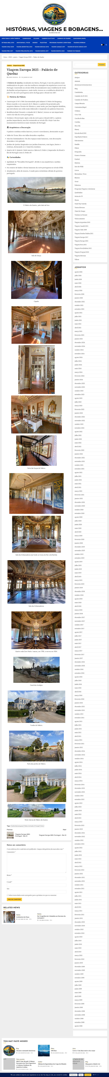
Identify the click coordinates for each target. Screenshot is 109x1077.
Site (8, 889)
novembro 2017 (80, 621)
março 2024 (78, 372)
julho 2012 (78, 851)
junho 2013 (78, 810)
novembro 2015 (80, 710)
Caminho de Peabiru (64, 38)
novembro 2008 (80, 1015)
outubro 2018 (79, 595)
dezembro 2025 (80, 302)
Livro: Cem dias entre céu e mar (84, 1051)
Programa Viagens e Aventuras (60, 42)
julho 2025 (78, 316)
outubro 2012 (79, 840)
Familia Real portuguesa (17, 826)
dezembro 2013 (80, 788)
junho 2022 (78, 439)
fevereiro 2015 (79, 744)
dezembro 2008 (80, 1011)
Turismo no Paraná (73, 51)
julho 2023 (78, 402)
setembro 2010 (79, 933)
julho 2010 (78, 941)
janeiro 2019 (79, 588)
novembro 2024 (80, 346)
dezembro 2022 (80, 417)
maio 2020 (78, 528)
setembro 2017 (79, 628)
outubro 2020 (79, 510)
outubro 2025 (79, 305)
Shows (77, 200)
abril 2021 (78, 487)
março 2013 (78, 822)
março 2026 (78, 290)
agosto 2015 (78, 721)
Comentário (11, 852)
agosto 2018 (78, 599)
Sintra (42, 826)
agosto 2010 (78, 937)
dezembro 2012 (80, 833)
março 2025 (78, 331)
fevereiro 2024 (79, 376)
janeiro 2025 (79, 339)
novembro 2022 (80, 420)
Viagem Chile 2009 (8, 47)
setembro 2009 (79, 978)
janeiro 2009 (79, 1007)
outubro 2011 (79, 885)
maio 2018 (78, 602)
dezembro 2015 (80, 706)
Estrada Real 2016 (8, 42)
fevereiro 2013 (79, 825)
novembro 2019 (80, 550)
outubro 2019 (79, 554)
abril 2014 (78, 777)
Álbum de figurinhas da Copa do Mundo (52, 1064)
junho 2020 (78, 524)
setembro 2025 (79, 309)
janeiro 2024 (79, 380)
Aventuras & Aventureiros (11, 38)
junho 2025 (78, 320)
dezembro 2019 (80, 547)
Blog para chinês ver (92, 1064)
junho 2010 (78, 944)
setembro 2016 (79, 673)
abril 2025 (78, 328)
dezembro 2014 (80, 751)
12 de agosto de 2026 (24, 1053)
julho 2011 (78, 896)
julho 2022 (78, 435)
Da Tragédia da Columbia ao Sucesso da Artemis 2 (51, 917)
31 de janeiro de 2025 (26, 77)
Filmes (77, 148)
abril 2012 (78, 862)
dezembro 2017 (80, 617)
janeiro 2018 (79, 614)
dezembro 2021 (80, 458)
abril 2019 (78, 576)
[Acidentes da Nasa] (9, 917)
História (9, 65)
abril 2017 (78, 647)
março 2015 (78, 740)
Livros (77, 170)
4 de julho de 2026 (44, 1066)
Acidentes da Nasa (22, 917)
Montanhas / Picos (23, 42)
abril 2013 (78, 818)
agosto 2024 (78, 357)
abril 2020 (78, 532)
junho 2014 (78, 770)
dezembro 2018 (80, 591)
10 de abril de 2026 (23, 919)
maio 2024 (78, 368)
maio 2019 (78, 573)
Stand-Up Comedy (80, 204)
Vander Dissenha (13, 77)
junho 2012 (78, 855)
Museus (35, 42)
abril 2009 (78, 996)
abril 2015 (78, 736)
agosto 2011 (78, 892)
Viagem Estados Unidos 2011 (77, 47)
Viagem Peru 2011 (7, 51)
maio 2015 (78, 732)
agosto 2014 (78, 762)
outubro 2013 (79, 796)
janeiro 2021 (79, 498)
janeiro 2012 (79, 874)
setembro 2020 (79, 513)
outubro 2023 (79, 391)
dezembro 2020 (80, 502)
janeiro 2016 (79, 703)
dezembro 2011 (80, 877)
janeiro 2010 (79, 963)
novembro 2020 (80, 506)
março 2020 (78, 536)
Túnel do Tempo (80, 211)
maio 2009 (78, 992)
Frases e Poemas (80, 155)
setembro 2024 (79, 354)
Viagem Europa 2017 (41, 51)
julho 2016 (78, 680)
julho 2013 (78, 807)
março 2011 (78, 911)
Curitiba (77, 122)
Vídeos (77, 259)
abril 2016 (78, 692)
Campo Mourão (80, 103)
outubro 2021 (79, 465)
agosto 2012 (78, 848)
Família (77, 144)
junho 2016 (78, 684)
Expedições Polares (81, 137)
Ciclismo (36, 38)
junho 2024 (78, 365)
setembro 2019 (79, 558)
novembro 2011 (80, 881)
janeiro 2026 (79, 298)
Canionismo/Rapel (79, 38)
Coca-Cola (78, 115)
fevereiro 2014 (79, 784)
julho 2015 (78, 725)
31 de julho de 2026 (79, 1053)
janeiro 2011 (79, 918)
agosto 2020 (78, 517)
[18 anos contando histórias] (9, 1050)
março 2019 (78, 580)
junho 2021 (78, 480)
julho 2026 (78, 276)
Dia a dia (77, 126)
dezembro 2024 (80, 342)
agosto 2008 (78, 1026)
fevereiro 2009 (79, 1004)
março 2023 (78, 406)
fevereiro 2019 (79, 584)
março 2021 (78, 491)
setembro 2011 (79, 888)
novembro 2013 (80, 792)
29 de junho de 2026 (92, 1066)
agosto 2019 (78, 562)
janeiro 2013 (79, 829)
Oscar (76, 181)
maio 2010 (78, 948)
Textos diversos (80, 207)
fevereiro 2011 (79, 915)
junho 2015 (78, 729)
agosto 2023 (78, 398)
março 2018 (78, 610)
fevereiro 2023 (79, 409)
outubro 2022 (79, 424)
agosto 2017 (78, 632)
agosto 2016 (78, 677)
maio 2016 (78, 688)
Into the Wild (79, 167)
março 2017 (78, 651)
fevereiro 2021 (79, 495)
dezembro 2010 (80, 922)
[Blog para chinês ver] (78, 1064)
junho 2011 (78, 900)
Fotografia (78, 152)
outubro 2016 (79, 669)
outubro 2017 (79, 625)
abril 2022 (78, 446)
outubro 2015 (79, 714)
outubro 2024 (79, 350)
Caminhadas (26, 38)
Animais (77, 81)
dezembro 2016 (80, 662)
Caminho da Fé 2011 (48, 38)
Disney (77, 129)
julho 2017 (78, 636)
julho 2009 (78, 985)
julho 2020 (78, 521)
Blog (76, 89)
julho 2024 (78, 361)
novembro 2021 (80, 461)
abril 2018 (78, 606)
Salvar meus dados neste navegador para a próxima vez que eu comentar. (33, 895)
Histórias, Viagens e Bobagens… (54, 29)
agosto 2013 (78, 803)
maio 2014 (78, 773)
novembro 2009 (80, 970)
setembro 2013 (79, 799)
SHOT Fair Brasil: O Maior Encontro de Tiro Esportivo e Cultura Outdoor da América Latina (26, 1064)
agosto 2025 (78, 313)
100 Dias (54, 1051)
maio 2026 (78, 283)
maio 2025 (78, 324)
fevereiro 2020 (79, 539)
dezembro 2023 (80, 383)
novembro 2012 (80, 836)
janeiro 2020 (79, 543)
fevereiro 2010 (79, 959)
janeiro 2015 (79, 747)
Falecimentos (79, 141)
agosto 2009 (78, 981)
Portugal (37, 826)
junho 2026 (78, 279)
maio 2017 (78, 643)
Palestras (43, 42)
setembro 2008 (79, 1022)
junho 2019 (78, 569)
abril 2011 (78, 907)
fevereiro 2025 (79, 335)
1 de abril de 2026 (44, 920)
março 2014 (78, 781)
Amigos (77, 77)
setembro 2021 (79, 469)
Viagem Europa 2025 (57, 51)
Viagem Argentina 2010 (24, 47)
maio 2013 (78, 814)
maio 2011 (78, 903)
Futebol (77, 159)
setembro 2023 (79, 394)
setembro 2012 (79, 844)
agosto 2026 (78, 272)
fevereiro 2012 (79, 870)
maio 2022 (78, 443)
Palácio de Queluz (29, 826)
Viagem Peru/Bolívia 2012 (24, 51)
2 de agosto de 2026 (58, 1053)
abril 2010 (78, 952)
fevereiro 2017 (79, 654)
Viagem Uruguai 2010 (42, 47)
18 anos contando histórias (25, 1051)
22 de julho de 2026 (23, 1069)
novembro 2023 (80, 387)
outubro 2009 (79, 974)
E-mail (9, 882)
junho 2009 (78, 989)
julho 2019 (78, 565)
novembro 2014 (80, 755)
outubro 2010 (79, 929)
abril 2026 (78, 287)
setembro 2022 (79, 428)
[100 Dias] (44, 1050)
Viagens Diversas (79, 42)
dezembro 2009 (80, 967)
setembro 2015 (79, 718)
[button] (106, 44)
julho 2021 (78, 476)
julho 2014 (78, 766)
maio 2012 (78, 859)
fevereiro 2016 (79, 699)
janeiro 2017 (79, 658)
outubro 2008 (79, 1018)
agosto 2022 (78, 432)
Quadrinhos (78, 193)
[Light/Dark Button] (102, 45)
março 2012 (78, 866)
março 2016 (78, 695)
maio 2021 (78, 484)
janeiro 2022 (79, 454)
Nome (9, 875)
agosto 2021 (78, 472)
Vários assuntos (80, 219)
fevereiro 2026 (79, 294)
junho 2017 (78, 640)
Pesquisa (101, 64)
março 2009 (78, 1000)
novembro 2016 (80, 666)
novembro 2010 (80, 926)
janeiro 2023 (79, 413)
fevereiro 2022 (79, 450)
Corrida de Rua (79, 118)
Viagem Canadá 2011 (58, 47)
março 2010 (78, 955)
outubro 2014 (79, 758)
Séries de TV (79, 196)
